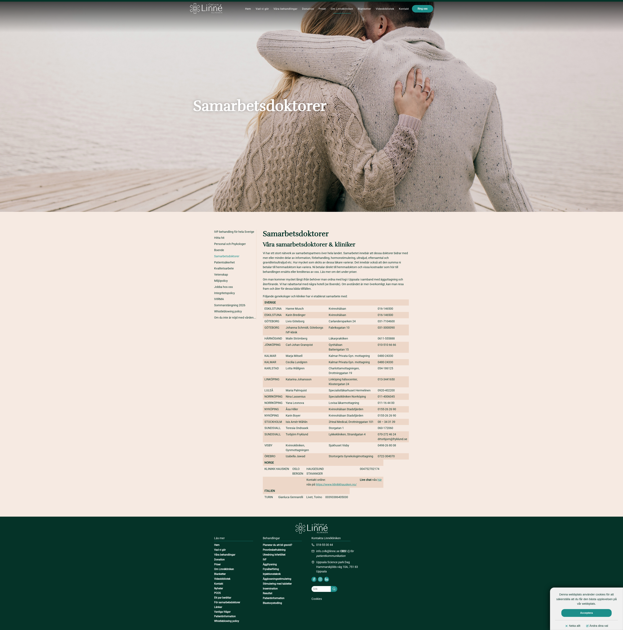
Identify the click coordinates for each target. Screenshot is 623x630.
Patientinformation (225, 616)
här (380, 479)
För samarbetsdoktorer (227, 602)
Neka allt (574, 625)
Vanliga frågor (222, 611)
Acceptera (586, 613)
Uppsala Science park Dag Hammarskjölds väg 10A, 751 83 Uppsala (337, 566)
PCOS (217, 592)
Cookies (317, 598)
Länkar (218, 607)
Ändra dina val (598, 625)
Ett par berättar (222, 597)
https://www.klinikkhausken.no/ (336, 484)
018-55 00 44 (324, 544)
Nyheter (218, 588)
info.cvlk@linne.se (328, 551)
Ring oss (423, 8)
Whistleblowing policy (226, 621)
